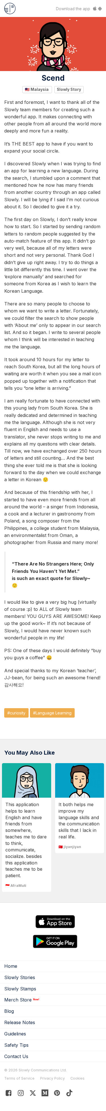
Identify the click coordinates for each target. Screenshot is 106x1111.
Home (10, 966)
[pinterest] (45, 1094)
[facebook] (8, 1094)
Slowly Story (69, 89)
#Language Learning (52, 712)
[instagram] (20, 1094)
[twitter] (33, 1094)
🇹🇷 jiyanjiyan (70, 847)
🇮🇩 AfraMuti (15, 885)
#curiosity (16, 712)
